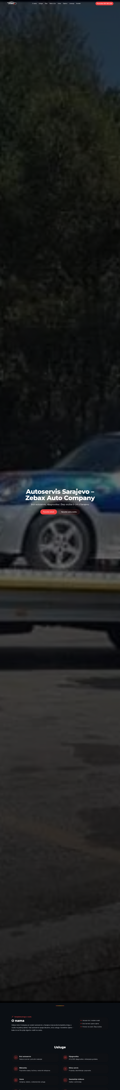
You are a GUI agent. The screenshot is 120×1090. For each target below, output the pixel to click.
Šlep (46, 3)
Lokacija (71, 3)
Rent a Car (53, 3)
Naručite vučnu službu (69, 512)
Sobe (59, 3)
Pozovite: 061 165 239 (104, 3)
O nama (34, 3)
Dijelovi (65, 3)
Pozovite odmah (48, 512)
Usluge (41, 3)
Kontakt (78, 3)
